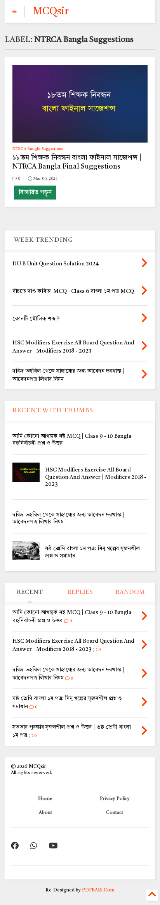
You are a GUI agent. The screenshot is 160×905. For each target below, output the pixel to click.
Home (45, 799)
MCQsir (51, 12)
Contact (114, 812)
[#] (15, 847)
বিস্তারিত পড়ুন (35, 192)
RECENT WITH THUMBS (52, 411)
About (45, 812)
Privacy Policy (115, 799)
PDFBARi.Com (98, 890)
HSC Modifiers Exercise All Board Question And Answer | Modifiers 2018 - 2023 (95, 477)
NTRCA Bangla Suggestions (37, 149)
